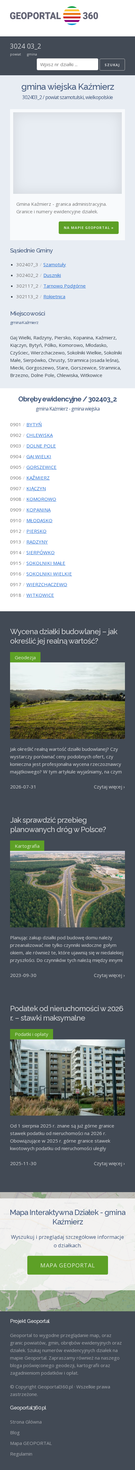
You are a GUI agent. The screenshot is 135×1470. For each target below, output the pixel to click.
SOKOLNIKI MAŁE (45, 563)
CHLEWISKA (39, 435)
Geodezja (25, 657)
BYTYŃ (34, 424)
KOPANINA (38, 510)
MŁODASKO (39, 520)
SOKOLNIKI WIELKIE (49, 573)
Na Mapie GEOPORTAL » (89, 227)
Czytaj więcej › (109, 786)
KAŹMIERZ (38, 478)
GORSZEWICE (41, 467)
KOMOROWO (41, 499)
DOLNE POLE (41, 446)
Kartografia (27, 846)
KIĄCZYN (36, 488)
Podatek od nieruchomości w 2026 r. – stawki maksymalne (66, 1013)
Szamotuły (54, 264)
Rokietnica (54, 296)
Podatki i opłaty (31, 1034)
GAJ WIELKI (38, 456)
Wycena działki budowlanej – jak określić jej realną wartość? (63, 636)
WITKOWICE (40, 595)
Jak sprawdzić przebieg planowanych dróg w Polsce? (58, 824)
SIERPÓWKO (40, 552)
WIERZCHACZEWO (46, 584)
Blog (15, 1432)
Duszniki (52, 275)
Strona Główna (26, 1422)
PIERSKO (36, 531)
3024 (17, 46)
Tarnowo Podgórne (64, 286)
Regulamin (21, 1454)
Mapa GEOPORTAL (67, 1265)
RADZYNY (37, 542)
